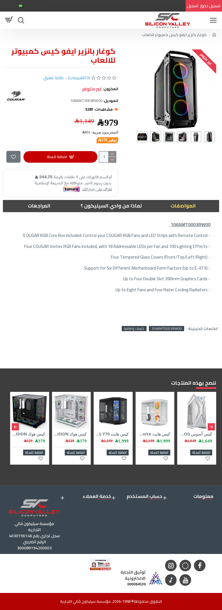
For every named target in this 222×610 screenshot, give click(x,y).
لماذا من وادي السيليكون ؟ (111, 205)
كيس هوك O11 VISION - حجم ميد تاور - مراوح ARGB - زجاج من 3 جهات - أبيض (70, 434)
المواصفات (183, 205)
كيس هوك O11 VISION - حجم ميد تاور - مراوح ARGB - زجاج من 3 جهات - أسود (28, 434)
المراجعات (39, 205)
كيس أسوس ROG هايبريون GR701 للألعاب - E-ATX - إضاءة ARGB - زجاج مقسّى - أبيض (195, 434)
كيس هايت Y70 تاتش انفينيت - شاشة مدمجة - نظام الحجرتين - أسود (112, 434)
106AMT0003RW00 (166, 328)
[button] (211, 426)
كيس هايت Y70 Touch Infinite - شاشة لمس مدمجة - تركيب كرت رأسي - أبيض (154, 434)
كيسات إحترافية (134, 328)
